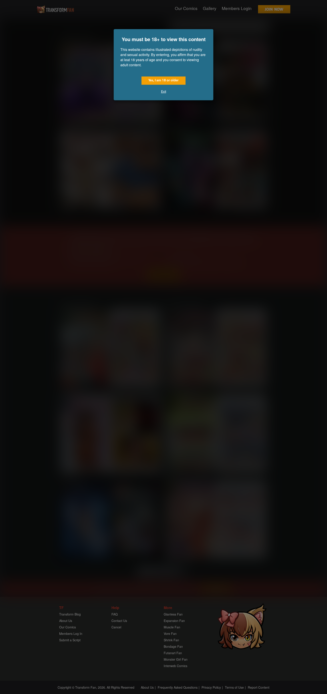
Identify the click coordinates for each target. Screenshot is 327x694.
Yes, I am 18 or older (163, 80)
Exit (163, 91)
